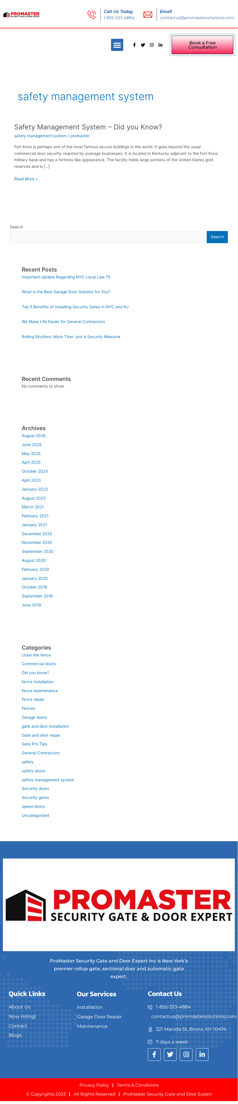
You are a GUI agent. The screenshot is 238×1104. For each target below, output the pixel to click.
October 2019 (34, 587)
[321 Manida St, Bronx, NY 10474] (193, 1029)
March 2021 (33, 507)
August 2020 (34, 560)
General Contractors (41, 753)
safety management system (40, 135)
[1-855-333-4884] (193, 1007)
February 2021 (35, 516)
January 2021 (34, 524)
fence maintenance (40, 690)
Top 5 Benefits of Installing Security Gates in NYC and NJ (75, 307)
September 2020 (37, 551)
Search (16, 227)
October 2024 (35, 471)
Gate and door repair (41, 735)
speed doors (33, 806)
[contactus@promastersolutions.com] (193, 1016)
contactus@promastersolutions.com (197, 17)
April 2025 (31, 462)
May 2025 (31, 453)
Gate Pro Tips (34, 744)
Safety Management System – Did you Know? (88, 127)
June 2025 (31, 444)
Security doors (35, 788)
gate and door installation (45, 726)
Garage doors (34, 717)
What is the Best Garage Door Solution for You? (66, 291)
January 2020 (35, 578)
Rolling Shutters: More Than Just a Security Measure (71, 336)
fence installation (38, 681)
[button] (117, 45)
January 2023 (35, 489)
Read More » (26, 178)
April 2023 (31, 480)
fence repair (33, 699)
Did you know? (35, 672)
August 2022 (34, 498)
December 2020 (37, 533)
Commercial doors (39, 663)
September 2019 (37, 596)
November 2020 (37, 542)
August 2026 (34, 435)
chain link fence (36, 655)
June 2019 (31, 605)
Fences (28, 708)
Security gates (35, 797)
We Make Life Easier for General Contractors (63, 321)
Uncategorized (35, 815)
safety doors (33, 771)
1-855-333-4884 (119, 17)
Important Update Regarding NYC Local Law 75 (66, 277)
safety (28, 762)
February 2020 (35, 569)
